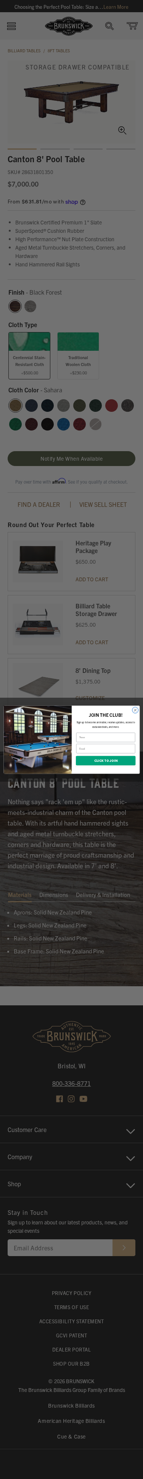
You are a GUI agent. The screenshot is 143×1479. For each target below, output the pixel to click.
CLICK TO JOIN (105, 760)
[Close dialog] (135, 710)
